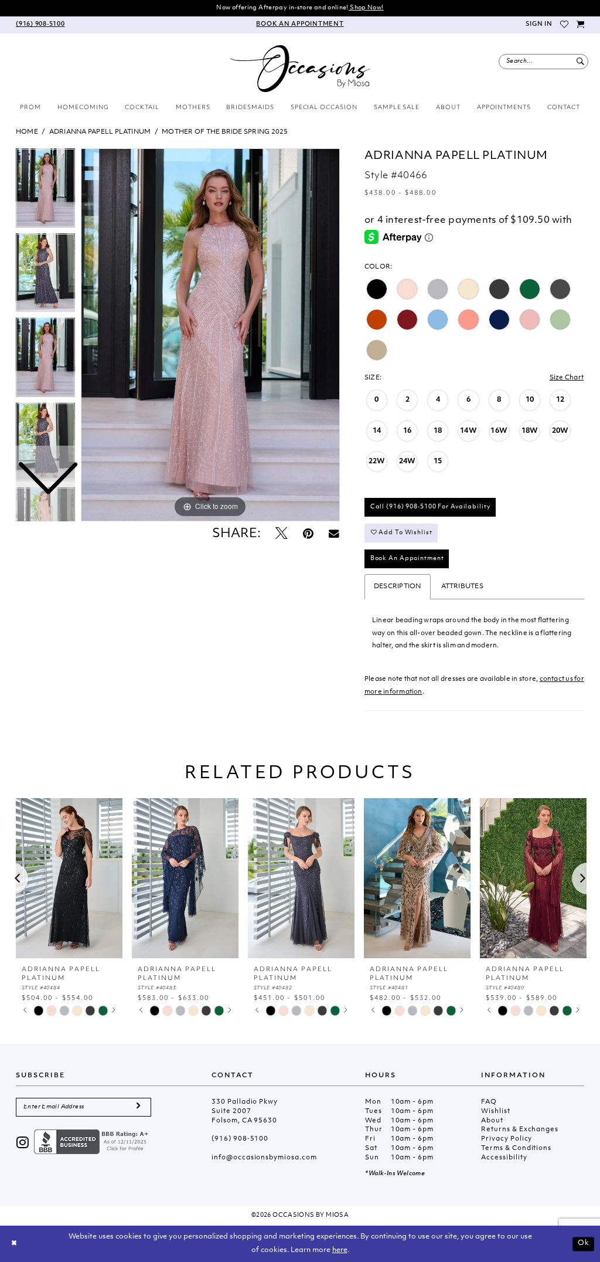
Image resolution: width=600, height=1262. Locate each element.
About (492, 1121)
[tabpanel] (210, 335)
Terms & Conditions (516, 1148)
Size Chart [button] (567, 378)
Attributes (462, 586)
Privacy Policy (506, 1139)
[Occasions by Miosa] (300, 68)
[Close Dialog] (14, 1244)
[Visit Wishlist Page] (565, 25)
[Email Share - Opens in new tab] (334, 534)
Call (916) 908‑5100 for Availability (430, 507)
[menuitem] (40, 25)
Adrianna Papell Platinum (100, 132)
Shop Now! (366, 8)
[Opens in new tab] (92, 1142)
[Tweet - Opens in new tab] (281, 534)
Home (27, 132)
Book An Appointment (407, 558)
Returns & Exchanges (519, 1130)
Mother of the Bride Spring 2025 (225, 132)
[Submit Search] (580, 61)
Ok (583, 1243)
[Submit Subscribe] (138, 1107)
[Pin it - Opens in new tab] (308, 534)
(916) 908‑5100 (240, 1139)
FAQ (489, 1102)
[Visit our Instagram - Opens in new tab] (23, 1144)
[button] (538, 25)
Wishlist (495, 1111)
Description (397, 586)
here (339, 1250)
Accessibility (504, 1158)
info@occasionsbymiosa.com (264, 1158)
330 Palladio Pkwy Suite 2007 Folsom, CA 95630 (245, 1111)
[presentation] (69, 878)
